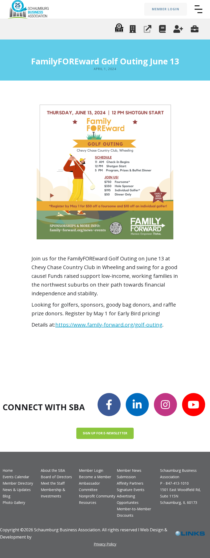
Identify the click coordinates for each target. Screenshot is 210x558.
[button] (198, 9)
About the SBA (53, 470)
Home (8, 470)
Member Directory (18, 483)
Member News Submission (129, 473)
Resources (87, 502)
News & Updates (17, 489)
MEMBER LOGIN (165, 9)
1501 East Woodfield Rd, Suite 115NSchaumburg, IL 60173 (180, 496)
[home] (28, 9)
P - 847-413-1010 (174, 483)
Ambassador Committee (89, 486)
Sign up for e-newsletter (105, 433)
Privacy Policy (105, 544)
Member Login (91, 470)
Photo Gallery (14, 502)
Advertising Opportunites (128, 499)
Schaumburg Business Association (178, 473)
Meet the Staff (53, 483)
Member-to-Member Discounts (134, 512)
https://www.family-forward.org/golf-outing (108, 324)
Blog (6, 496)
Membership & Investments (53, 492)
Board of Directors (56, 476)
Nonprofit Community (97, 496)
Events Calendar (16, 476)
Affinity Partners (130, 483)
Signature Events (130, 489)
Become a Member (95, 476)
